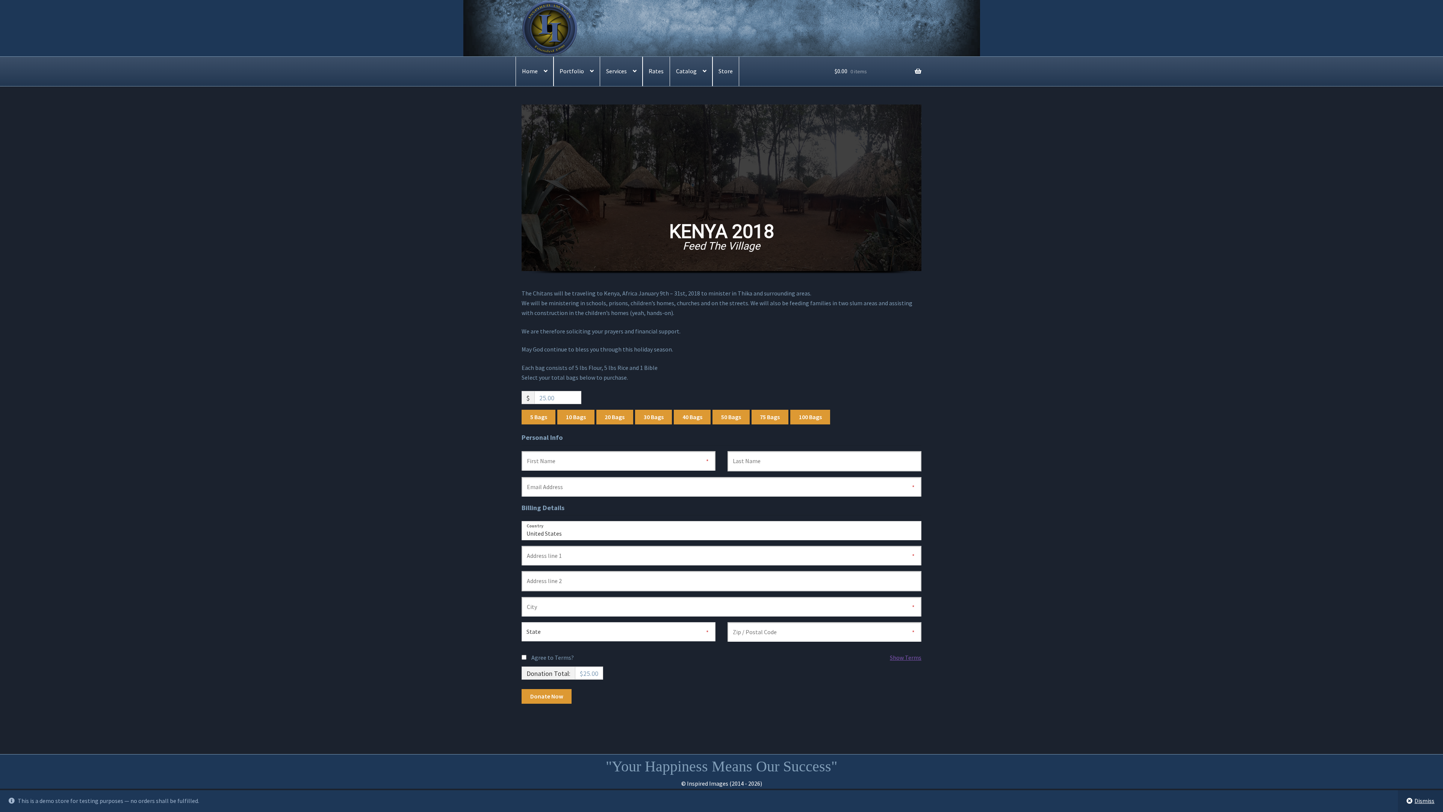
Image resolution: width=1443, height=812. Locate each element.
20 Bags (615, 417)
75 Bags (770, 417)
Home (530, 71)
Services (616, 71)
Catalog (686, 71)
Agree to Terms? (552, 657)
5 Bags (538, 417)
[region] (721, 197)
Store (725, 71)
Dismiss (1424, 800)
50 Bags (731, 417)
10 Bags (576, 417)
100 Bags (810, 417)
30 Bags (654, 417)
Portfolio (572, 71)
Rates (656, 71)
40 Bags (692, 417)
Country (534, 525)
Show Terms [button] (905, 657)
